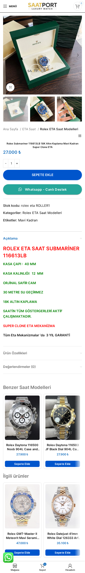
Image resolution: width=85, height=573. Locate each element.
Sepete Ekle (42, 175)
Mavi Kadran (28, 220)
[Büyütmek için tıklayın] (10, 87)
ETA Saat (29, 129)
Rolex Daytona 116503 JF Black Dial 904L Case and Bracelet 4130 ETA (62, 449)
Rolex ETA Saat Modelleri (59, 129)
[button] (22, 464)
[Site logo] (42, 6)
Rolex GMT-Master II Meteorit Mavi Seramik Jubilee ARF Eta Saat (22, 538)
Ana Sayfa (11, 129)
